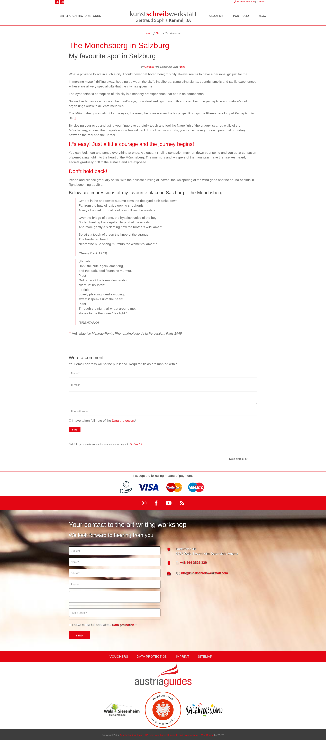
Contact (261, 1)
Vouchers (119, 656)
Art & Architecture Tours (80, 16)
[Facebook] (156, 502)
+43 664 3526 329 (193, 562)
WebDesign (207, 734)
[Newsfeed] (182, 502)
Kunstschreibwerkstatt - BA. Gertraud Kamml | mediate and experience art (159, 734)
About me (216, 16)
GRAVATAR (136, 444)
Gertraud (149, 66)
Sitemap (205, 656)
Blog (262, 16)
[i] (75, 117)
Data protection (123, 420)
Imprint (182, 656)
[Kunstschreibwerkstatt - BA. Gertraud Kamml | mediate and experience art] (163, 16)
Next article (237, 459)
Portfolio (241, 16)
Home (147, 33)
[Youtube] (169, 502)
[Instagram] (145, 502)
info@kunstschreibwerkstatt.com (204, 572)
